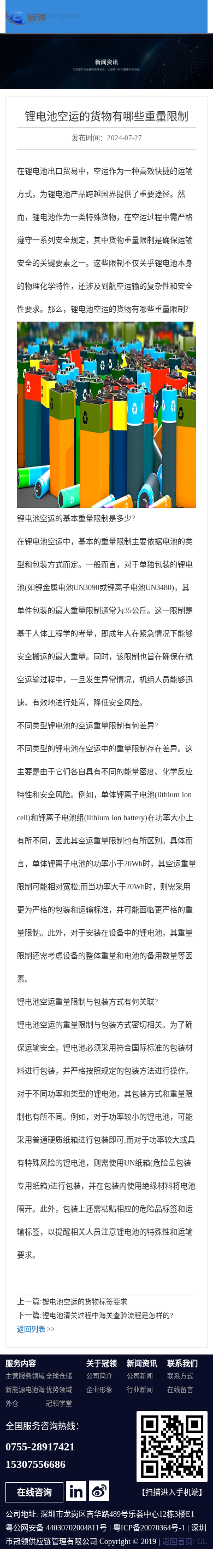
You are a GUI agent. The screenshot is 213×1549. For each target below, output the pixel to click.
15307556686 (35, 1465)
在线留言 (180, 1390)
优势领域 (59, 1390)
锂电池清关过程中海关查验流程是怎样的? (107, 1315)
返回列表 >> (36, 1329)
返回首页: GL (185, 1542)
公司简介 (99, 1376)
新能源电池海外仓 (25, 1397)
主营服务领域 (25, 1376)
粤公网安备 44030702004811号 (56, 1528)
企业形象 (99, 1390)
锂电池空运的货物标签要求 (84, 1302)
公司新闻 (140, 1376)
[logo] (25, 14)
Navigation (63, 16)
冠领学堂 (59, 1404)
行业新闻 (140, 1390)
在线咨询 (34, 1492)
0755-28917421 (40, 1447)
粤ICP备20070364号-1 (149, 1528)
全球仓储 (59, 1376)
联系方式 (180, 1376)
